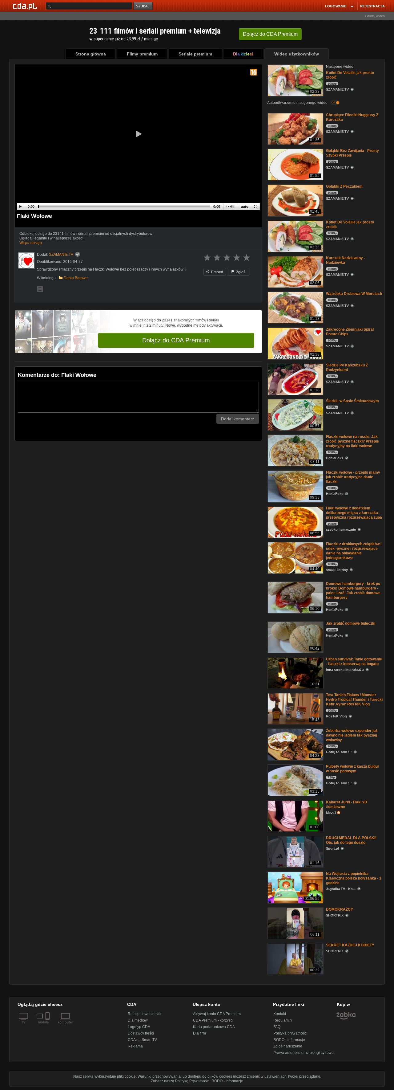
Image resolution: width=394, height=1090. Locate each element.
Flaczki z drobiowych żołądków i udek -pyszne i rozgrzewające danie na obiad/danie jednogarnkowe (353, 551)
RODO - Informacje (227, 1081)
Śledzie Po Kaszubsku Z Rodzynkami (347, 367)
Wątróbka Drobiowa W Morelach (354, 294)
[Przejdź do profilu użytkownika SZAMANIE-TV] (26, 260)
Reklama (135, 1046)
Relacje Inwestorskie (145, 1014)
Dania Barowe (76, 278)
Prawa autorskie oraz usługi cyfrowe (303, 1053)
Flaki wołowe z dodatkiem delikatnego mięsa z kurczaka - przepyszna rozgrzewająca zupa (354, 513)
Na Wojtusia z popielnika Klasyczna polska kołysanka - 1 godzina (353, 878)
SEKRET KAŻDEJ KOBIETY (350, 945)
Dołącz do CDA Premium (176, 340)
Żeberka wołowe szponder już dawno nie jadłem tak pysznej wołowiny (351, 735)
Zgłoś (240, 272)
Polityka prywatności (290, 1033)
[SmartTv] (48, 1026)
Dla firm (199, 1033)
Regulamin (282, 1020)
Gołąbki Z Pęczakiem (344, 186)
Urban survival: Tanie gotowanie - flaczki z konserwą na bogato (354, 661)
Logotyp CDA (139, 1027)
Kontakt (279, 1014)
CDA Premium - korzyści (213, 1020)
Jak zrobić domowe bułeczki (350, 623)
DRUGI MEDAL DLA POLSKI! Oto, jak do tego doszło (351, 840)
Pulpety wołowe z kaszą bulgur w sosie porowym (352, 768)
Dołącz (270, 34)
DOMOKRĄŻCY (339, 909)
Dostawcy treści (141, 1033)
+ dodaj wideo (374, 16)
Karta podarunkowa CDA (214, 1027)
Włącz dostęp (30, 243)
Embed (216, 272)
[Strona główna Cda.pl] (25, 6)
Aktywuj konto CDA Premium (217, 1014)
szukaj (143, 6)
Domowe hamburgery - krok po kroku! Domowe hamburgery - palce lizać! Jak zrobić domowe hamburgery (353, 591)
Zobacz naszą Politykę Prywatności (180, 1081)
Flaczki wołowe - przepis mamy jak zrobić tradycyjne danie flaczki (353, 477)
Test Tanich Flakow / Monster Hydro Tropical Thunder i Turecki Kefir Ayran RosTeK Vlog (354, 699)
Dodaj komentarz (237, 418)
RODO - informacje (289, 1040)
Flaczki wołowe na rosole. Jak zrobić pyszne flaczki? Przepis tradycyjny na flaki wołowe (352, 441)
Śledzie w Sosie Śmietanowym (352, 401)
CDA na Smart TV (142, 1040)
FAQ (276, 1027)
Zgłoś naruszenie (287, 1046)
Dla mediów (138, 1020)
